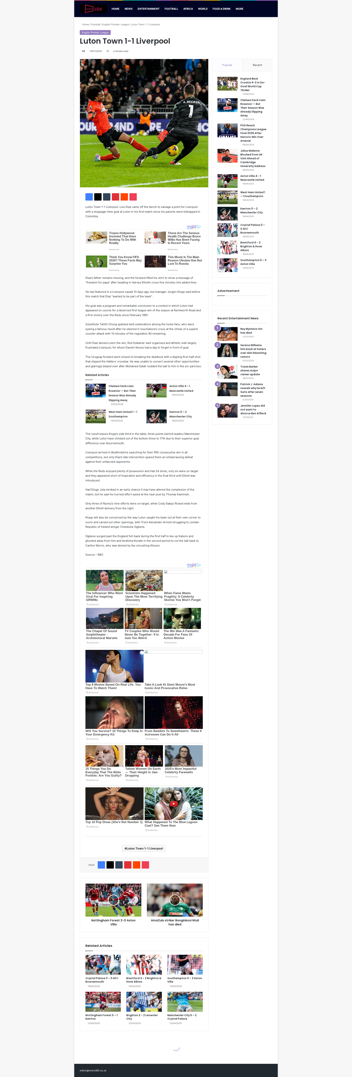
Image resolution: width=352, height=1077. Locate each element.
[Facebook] (89, 197)
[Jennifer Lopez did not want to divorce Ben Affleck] (227, 411)
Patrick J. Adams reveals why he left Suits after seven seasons (252, 390)
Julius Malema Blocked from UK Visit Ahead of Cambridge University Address (252, 158)
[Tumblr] (106, 197)
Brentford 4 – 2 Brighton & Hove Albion (143, 980)
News (129, 8)
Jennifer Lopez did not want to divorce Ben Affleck (253, 409)
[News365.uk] (93, 8)
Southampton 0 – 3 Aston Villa (184, 980)
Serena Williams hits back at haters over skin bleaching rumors (253, 351)
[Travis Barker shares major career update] (227, 372)
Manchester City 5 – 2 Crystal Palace (182, 1017)
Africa (188, 8)
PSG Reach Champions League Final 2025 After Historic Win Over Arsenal (253, 133)
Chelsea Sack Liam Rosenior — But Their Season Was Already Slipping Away (252, 107)
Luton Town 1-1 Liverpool (144, 848)
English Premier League (115, 24)
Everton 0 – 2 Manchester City (251, 210)
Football (171, 8)
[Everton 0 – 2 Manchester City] (156, 416)
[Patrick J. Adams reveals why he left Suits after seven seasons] (227, 389)
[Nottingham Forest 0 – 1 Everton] (103, 1002)
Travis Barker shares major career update (250, 370)
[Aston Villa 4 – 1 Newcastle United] (156, 390)
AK (83, 51)
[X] (98, 197)
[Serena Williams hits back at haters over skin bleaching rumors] (227, 350)
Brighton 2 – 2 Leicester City (142, 1017)
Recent (257, 65)
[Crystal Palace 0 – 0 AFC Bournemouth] (103, 965)
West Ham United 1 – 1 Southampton (252, 194)
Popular (227, 65)
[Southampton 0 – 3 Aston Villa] (185, 965)
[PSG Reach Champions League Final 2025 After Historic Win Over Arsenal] (227, 130)
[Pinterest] (115, 197)
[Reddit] (124, 197)
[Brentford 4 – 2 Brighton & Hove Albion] (144, 965)
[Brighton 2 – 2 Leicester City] (144, 1002)
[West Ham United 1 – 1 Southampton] (96, 416)
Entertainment (149, 8)
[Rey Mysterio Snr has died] (227, 334)
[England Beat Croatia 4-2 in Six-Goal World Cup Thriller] (227, 84)
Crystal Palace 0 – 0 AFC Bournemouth (101, 980)
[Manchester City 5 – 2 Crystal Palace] (185, 1002)
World (203, 8)
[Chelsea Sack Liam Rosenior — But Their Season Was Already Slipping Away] (96, 390)
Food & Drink (222, 8)
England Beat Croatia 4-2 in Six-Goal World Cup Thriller (252, 84)
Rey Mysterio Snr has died (251, 331)
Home (116, 8)
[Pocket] (133, 197)
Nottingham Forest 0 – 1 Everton (101, 1017)
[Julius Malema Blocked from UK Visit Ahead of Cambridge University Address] (227, 156)
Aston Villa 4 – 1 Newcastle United (252, 178)
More (239, 8)
